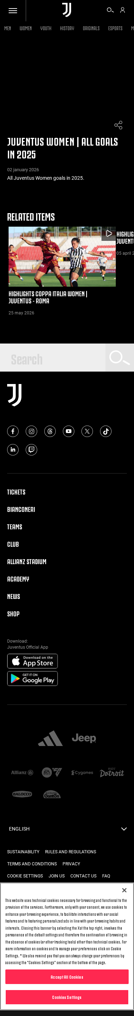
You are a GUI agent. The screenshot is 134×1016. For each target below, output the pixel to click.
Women (26, 27)
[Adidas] (50, 739)
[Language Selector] (124, 831)
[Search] (110, 11)
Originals (91, 27)
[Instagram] (31, 431)
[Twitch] (31, 449)
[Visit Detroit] (112, 773)
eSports (115, 27)
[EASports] (52, 773)
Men (7, 27)
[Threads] (50, 431)
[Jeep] (83, 739)
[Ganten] (52, 795)
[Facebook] (13, 431)
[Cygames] (82, 773)
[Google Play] (32, 679)
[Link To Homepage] (66, 10)
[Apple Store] (32, 661)
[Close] (124, 890)
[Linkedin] (13, 449)
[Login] (122, 11)
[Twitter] (87, 431)
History (67, 27)
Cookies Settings (66, 997)
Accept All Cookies (67, 976)
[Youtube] (68, 431)
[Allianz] (22, 773)
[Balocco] (22, 795)
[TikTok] (105, 431)
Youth (45, 27)
